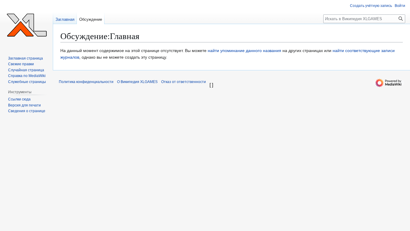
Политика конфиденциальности (86, 82)
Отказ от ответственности (183, 82)
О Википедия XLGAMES (137, 82)
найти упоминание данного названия (244, 50)
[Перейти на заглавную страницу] (26, 24)
